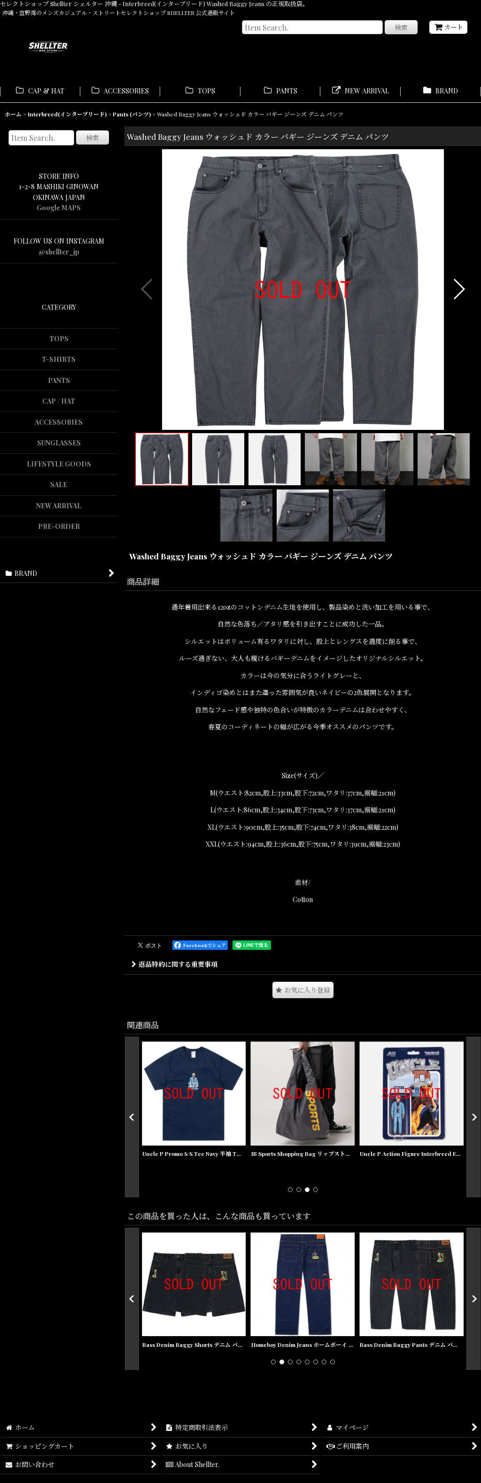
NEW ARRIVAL (58, 505)
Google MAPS (59, 207)
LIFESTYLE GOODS (59, 463)
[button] (147, 289)
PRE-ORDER (59, 526)
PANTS (59, 380)
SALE (58, 484)
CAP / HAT (58, 401)
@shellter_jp (59, 251)
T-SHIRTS (59, 359)
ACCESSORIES (59, 422)
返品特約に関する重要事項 (178, 964)
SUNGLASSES (59, 442)
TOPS (59, 338)
